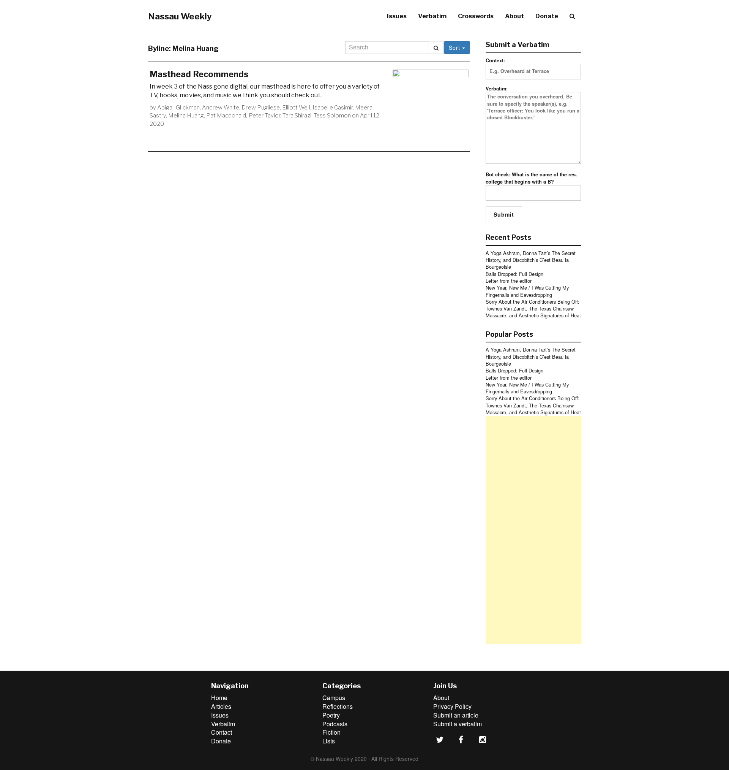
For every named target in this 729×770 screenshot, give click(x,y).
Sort (455, 47)
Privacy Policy (452, 706)
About (514, 16)
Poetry (331, 715)
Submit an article (455, 715)
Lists (328, 741)
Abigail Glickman (178, 107)
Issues (397, 16)
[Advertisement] (533, 530)
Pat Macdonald (226, 115)
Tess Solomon (332, 115)
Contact (221, 732)
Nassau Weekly (180, 16)
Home (219, 697)
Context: (495, 60)
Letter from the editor (509, 280)
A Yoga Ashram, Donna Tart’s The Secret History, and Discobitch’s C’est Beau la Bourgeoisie (531, 260)
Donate (546, 16)
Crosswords (476, 16)
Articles (221, 706)
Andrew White (220, 107)
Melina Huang (186, 115)
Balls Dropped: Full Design (514, 273)
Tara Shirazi (296, 115)
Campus (333, 697)
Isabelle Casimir (332, 107)
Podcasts (334, 723)
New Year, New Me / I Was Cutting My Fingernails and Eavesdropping (527, 291)
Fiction (331, 732)
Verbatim (432, 16)
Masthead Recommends (199, 74)
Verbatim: (497, 88)
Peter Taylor (264, 115)
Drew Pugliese (260, 107)
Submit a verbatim (457, 723)
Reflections (337, 706)
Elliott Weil (296, 107)
